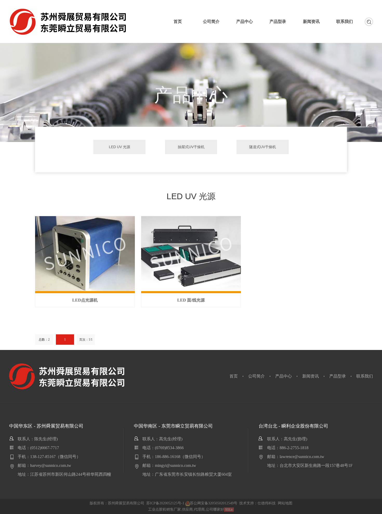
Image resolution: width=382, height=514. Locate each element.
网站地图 (285, 503)
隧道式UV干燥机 (262, 147)
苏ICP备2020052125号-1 (165, 503)
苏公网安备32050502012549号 (213, 503)
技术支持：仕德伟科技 (257, 503)
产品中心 (283, 376)
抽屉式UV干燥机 (191, 147)
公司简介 (256, 376)
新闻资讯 (310, 376)
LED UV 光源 (119, 147)
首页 (233, 376)
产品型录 (337, 376)
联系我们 (364, 376)
